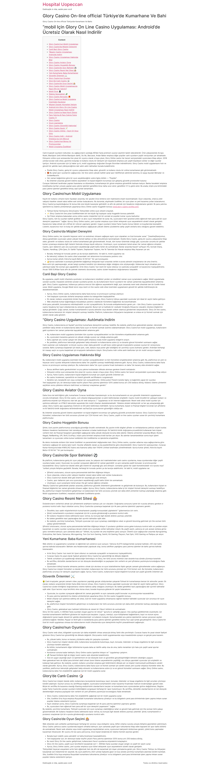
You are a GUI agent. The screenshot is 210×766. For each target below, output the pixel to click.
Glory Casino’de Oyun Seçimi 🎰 (62, 83)
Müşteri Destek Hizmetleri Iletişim (63, 104)
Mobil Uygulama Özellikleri (60, 147)
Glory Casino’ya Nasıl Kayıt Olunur (63, 112)
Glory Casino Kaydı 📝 (58, 128)
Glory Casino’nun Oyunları (59, 78)
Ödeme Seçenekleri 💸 (58, 94)
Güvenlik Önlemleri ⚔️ (58, 76)
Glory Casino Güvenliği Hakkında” (63, 125)
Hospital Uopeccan (63, 4)
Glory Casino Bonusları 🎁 (59, 97)
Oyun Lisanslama (56, 123)
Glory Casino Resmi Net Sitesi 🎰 (62, 70)
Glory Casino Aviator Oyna (60, 62)
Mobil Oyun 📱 (55, 91)
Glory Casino (54, 120)
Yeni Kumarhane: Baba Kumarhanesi (63, 73)
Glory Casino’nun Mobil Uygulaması (63, 44)
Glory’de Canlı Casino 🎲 (59, 81)
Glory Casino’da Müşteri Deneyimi (63, 47)
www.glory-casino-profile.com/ (126, 207)
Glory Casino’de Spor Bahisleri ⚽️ (63, 68)
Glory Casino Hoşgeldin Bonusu (62, 65)
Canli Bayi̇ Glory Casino (58, 49)
